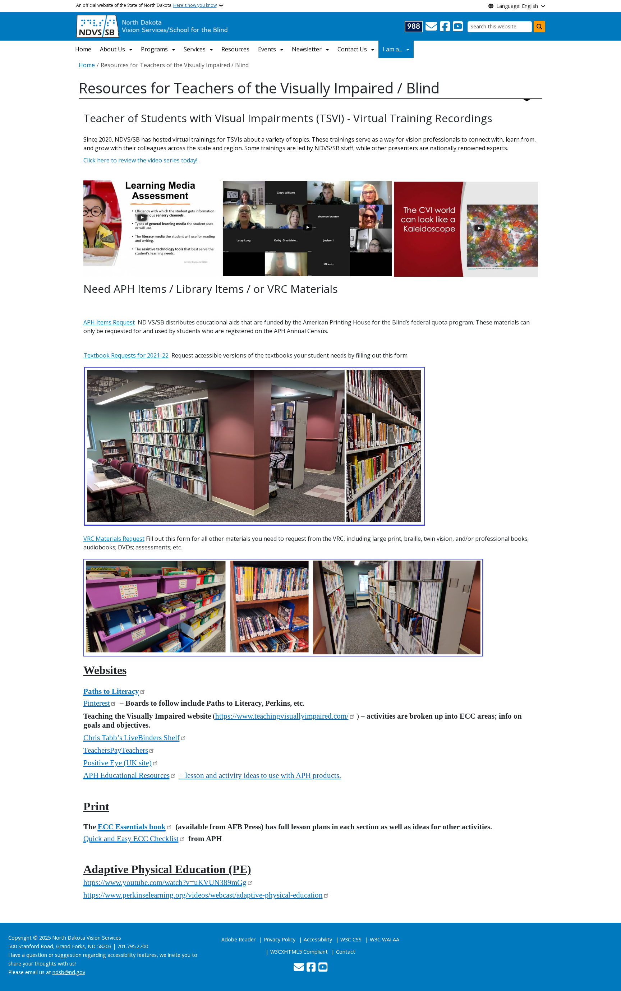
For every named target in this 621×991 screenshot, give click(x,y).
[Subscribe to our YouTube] (458, 26)
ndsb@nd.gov (68, 972)
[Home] (152, 25)
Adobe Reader (238, 939)
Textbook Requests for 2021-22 (126, 355)
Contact (345, 951)
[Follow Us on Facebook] (445, 26)
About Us (112, 49)
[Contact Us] (431, 26)
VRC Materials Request (113, 539)
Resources (235, 49)
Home (83, 49)
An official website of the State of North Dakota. (146, 5)
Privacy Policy (279, 939)
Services (195, 49)
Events (267, 49)
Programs (154, 49)
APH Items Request (109, 322)
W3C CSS (351, 939)
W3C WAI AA (384, 939)
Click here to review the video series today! (141, 160)
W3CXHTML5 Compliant (299, 951)
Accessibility (318, 939)
